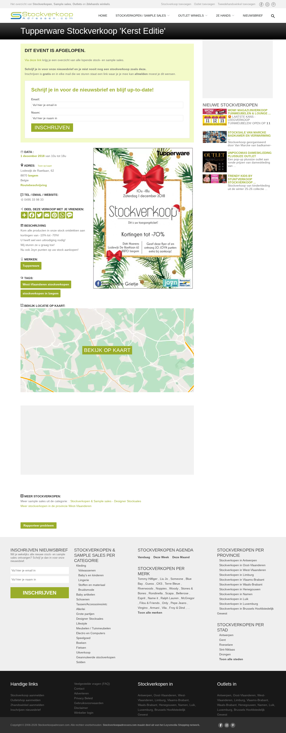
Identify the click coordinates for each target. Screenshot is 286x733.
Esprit (141, 598)
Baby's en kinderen (91, 575)
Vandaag (144, 557)
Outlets (77, 4)
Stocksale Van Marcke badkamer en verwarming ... (249, 136)
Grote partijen (85, 613)
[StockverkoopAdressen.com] (41, 15)
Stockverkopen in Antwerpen (238, 560)
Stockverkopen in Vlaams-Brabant (241, 579)
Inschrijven (39, 593)
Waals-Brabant (147, 705)
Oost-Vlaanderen (165, 695)
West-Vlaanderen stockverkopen (46, 284)
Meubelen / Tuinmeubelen (93, 628)
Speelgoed (83, 638)
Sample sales (62, 4)
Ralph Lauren (170, 598)
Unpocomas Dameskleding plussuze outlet (250, 154)
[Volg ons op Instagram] (267, 4)
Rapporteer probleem (38, 525)
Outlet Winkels (191, 15)
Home (102, 15)
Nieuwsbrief (253, 15)
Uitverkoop (83, 652)
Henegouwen (167, 705)
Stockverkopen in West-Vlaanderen (242, 570)
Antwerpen (226, 635)
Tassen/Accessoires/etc (91, 604)
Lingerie (83, 580)
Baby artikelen (85, 594)
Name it (153, 598)
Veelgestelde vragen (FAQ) (92, 683)
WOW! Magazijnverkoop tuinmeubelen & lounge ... (249, 111)
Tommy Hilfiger (147, 578)
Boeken (81, 642)
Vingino (143, 607)
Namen (183, 705)
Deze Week (161, 557)
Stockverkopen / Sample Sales (141, 15)
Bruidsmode (86, 589)
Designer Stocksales (89, 618)
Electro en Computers (90, 633)
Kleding (81, 565)
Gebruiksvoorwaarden (88, 703)
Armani (154, 607)
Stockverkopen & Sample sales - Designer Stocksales (105, 501)
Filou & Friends (149, 603)
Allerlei (80, 609)
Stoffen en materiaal (91, 585)
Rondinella (156, 593)
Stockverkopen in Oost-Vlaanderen (242, 565)
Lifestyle (81, 623)
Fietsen (81, 647)
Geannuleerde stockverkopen (95, 657)
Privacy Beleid (83, 698)
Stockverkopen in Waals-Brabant (240, 584)
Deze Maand (181, 557)
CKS (159, 583)
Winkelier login (83, 712)
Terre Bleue (172, 583)
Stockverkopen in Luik (233, 599)
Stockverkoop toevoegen (176, 4)
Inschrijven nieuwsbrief (25, 709)
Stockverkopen (42, 4)
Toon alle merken (150, 612)
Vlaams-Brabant (178, 700)
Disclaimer (81, 707)
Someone (176, 578)
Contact (79, 688)
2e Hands (223, 15)
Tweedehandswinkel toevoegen (236, 4)
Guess (149, 583)
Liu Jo (164, 578)
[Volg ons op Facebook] (261, 4)
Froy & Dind (177, 607)
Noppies (161, 588)
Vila (164, 607)
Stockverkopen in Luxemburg (238, 603)
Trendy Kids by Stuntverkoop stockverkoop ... (242, 179)
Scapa (169, 593)
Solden (80, 662)
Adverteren (81, 693)
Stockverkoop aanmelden (27, 695)
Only (165, 603)
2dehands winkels (98, 4)
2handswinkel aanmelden (27, 705)
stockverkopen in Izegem (40, 293)
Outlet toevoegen (204, 4)
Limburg (160, 700)
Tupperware (31, 265)
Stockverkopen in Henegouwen (239, 589)
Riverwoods (145, 588)
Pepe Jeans (178, 603)
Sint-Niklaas (227, 649)
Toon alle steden (231, 659)
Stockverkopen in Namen (236, 594)
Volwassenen (87, 570)
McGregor (188, 598)
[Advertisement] (107, 440)
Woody (173, 588)
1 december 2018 (33, 156)
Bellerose (182, 593)
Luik (192, 705)
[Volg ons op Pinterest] (273, 4)
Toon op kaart (45, 166)
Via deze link (33, 60)
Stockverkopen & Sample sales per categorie (94, 555)
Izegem (33, 175)
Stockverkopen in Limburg (236, 574)
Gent (222, 640)
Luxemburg (145, 709)
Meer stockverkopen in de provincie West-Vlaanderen (56, 506)
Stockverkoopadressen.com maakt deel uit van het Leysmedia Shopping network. (151, 725)
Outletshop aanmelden (25, 700)
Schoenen (83, 599)
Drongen (225, 654)
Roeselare (226, 644)
